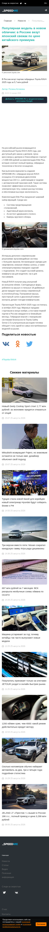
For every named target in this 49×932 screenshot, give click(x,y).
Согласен (41, 924)
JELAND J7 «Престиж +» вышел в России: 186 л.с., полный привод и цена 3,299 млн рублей (24, 816)
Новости (6, 861)
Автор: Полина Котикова (13, 89)
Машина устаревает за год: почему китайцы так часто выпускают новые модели (21, 637)
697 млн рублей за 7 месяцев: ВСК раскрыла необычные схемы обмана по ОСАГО (22, 591)
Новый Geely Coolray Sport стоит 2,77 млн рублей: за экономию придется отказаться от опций (24, 409)
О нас (4, 909)
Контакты (6, 914)
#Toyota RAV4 (9, 359)
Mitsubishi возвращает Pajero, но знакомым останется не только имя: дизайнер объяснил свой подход (24, 456)
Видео (5, 869)
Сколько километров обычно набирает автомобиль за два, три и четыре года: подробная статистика (22, 770)
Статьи (5, 865)
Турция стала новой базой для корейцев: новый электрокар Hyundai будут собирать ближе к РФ (24, 502)
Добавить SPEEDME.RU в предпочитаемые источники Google (25, 100)
